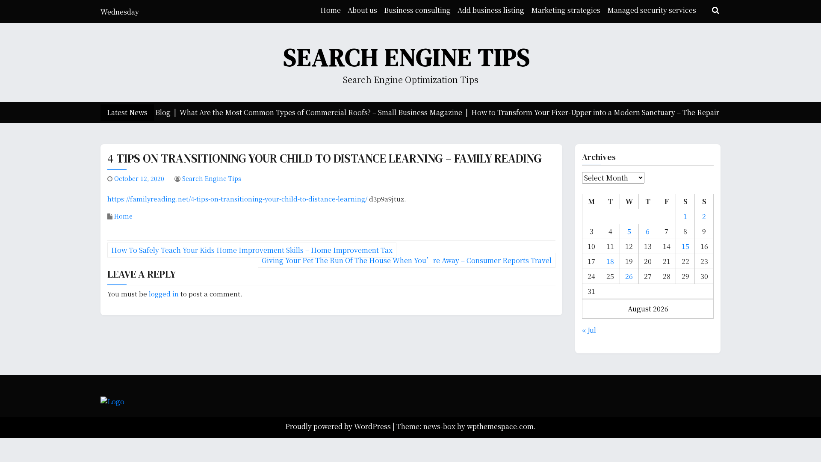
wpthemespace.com (500, 426)
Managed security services (651, 10)
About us (362, 10)
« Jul (589, 330)
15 (685, 246)
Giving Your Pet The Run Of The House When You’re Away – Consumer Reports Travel (407, 260)
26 (629, 276)
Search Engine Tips (407, 57)
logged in (164, 293)
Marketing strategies (565, 10)
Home (330, 10)
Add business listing (491, 10)
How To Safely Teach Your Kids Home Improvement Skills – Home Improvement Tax (252, 250)
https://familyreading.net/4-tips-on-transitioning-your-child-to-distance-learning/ (237, 198)
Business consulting (417, 10)
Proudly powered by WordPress (339, 426)
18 (610, 261)
